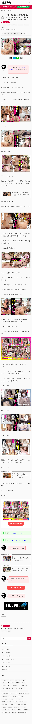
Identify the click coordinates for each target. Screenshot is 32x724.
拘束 (4, 707)
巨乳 (4, 704)
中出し (20, 696)
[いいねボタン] (3, 615)
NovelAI (11, 682)
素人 (3, 27)
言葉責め (27, 709)
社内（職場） (6, 709)
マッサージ (13, 693)
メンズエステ (6, 696)
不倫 (14, 696)
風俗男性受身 (22, 712)
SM (24, 682)
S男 (9, 685)
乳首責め (5, 699)
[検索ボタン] (24, 2)
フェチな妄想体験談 (8, 659)
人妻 (12, 699)
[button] (11, 58)
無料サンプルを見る (16, 524)
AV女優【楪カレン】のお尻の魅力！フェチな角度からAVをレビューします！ (20, 194)
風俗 (14, 712)
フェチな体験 (6, 652)
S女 (4, 685)
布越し (17, 704)
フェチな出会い (7, 656)
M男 (4, 682)
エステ (14, 688)
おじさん (16, 685)
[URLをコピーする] (21, 58)
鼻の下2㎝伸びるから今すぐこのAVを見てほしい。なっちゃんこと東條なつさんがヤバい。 (20, 475)
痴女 (16, 707)
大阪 (15, 701)
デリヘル (13, 691)
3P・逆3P (5, 680)
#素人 (21, 540)
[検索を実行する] (29, 638)
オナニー (22, 688)
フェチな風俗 (6, 663)
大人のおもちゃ (6, 701)
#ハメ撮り (21, 533)
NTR (18, 682)
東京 (10, 707)
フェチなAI (6, 649)
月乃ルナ (15, 25)
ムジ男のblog (6, 22)
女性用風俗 (23, 701)
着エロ (23, 707)
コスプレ (5, 691)
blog (4, 25)
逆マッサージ (6, 712)
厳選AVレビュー (7, 669)
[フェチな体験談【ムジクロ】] (6, 2)
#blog (14, 533)
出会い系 (19, 699)
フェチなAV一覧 (16, 588)
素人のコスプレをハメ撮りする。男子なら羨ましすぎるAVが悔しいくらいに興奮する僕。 (20, 558)
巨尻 (11, 704)
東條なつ (20, 25)
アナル (24, 685)
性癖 (23, 704)
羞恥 (20, 709)
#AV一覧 (26, 540)
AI (11, 680)
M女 (24, 680)
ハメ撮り (9, 25)
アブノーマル (6, 688)
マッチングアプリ (24, 693)
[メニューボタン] (29, 2)
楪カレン (26, 25)
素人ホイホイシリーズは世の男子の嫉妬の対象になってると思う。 (20, 569)
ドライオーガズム (23, 691)
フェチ (5, 693)
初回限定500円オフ (23, 7)
